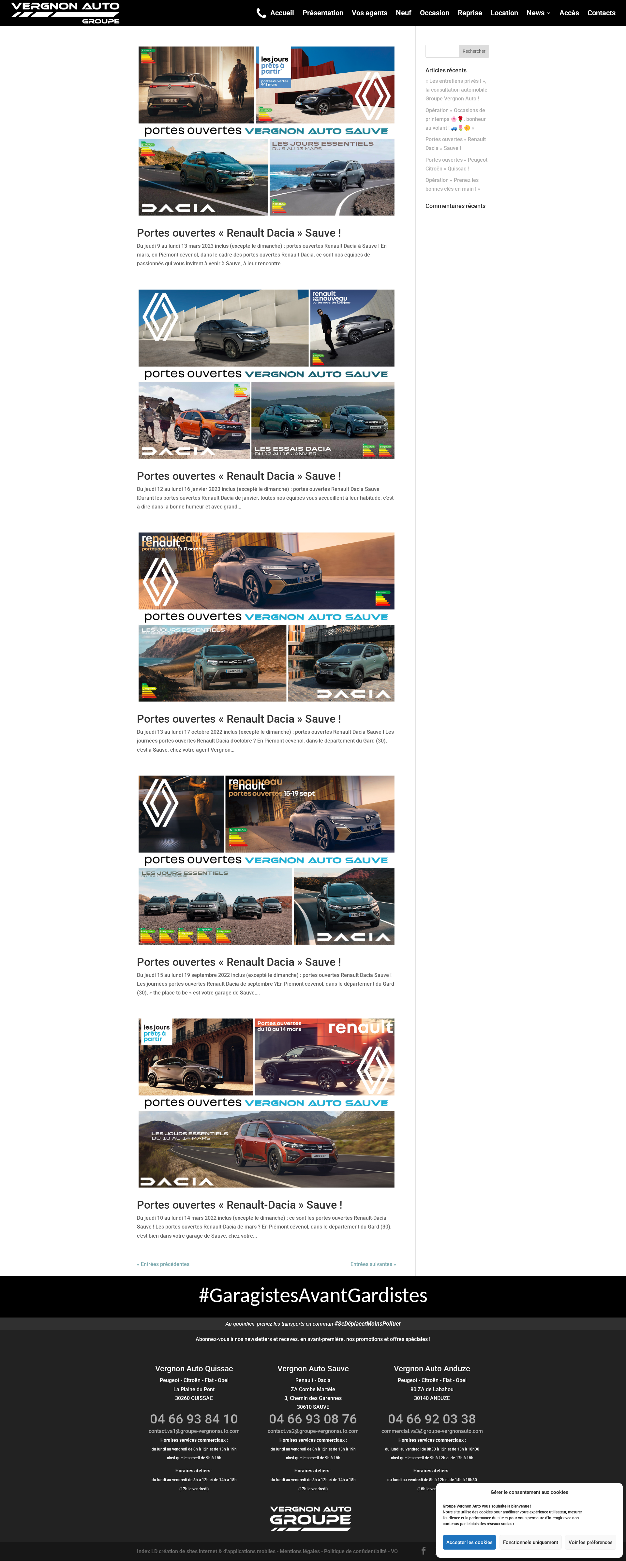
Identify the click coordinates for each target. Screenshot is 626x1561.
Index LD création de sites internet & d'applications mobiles (206, 1551)
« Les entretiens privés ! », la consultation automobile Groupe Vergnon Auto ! (456, 90)
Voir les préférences (591, 1542)
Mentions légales (300, 1551)
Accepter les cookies (469, 1542)
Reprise (470, 14)
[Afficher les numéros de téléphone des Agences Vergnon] (261, 13)
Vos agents (369, 14)
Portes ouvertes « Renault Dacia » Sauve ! (239, 232)
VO (394, 1551)
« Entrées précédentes (163, 1264)
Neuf (403, 14)
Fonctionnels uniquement (530, 1542)
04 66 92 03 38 (432, 1419)
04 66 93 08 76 (313, 1419)
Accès (569, 14)
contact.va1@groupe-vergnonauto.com (194, 1431)
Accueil (282, 14)
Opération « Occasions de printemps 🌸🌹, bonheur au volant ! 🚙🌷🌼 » (455, 119)
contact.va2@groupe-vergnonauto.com (313, 1431)
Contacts (602, 14)
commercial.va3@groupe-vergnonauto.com (432, 1431)
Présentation (323, 14)
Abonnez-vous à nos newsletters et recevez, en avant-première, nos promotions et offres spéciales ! (313, 1339)
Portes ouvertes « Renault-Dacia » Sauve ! (239, 1204)
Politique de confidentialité (355, 1551)
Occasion (434, 14)
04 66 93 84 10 (194, 1419)
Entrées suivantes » (373, 1264)
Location (504, 14)
